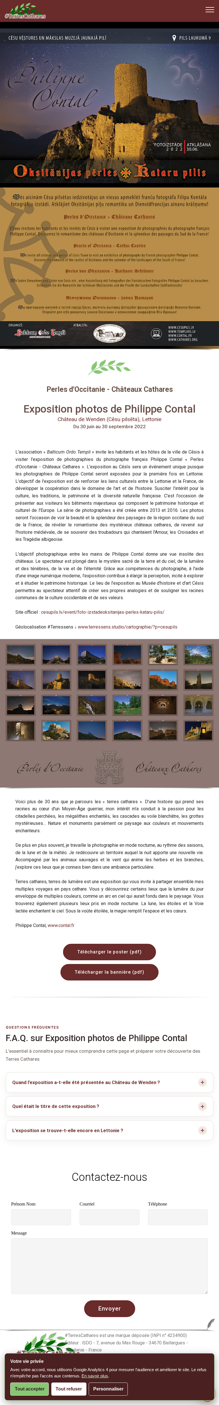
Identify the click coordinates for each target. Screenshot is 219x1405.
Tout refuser (69, 1389)
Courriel (87, 1204)
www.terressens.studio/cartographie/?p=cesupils (127, 627)
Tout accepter (29, 1389)
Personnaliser (108, 1389)
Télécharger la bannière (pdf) (109, 972)
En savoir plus (95, 1375)
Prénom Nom (23, 1204)
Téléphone (157, 1204)
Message (19, 1233)
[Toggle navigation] (210, 9)
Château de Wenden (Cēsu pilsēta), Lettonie (109, 419)
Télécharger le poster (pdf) (109, 952)
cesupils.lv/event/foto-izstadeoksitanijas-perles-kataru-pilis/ (103, 612)
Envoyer (109, 1308)
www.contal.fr (61, 925)
